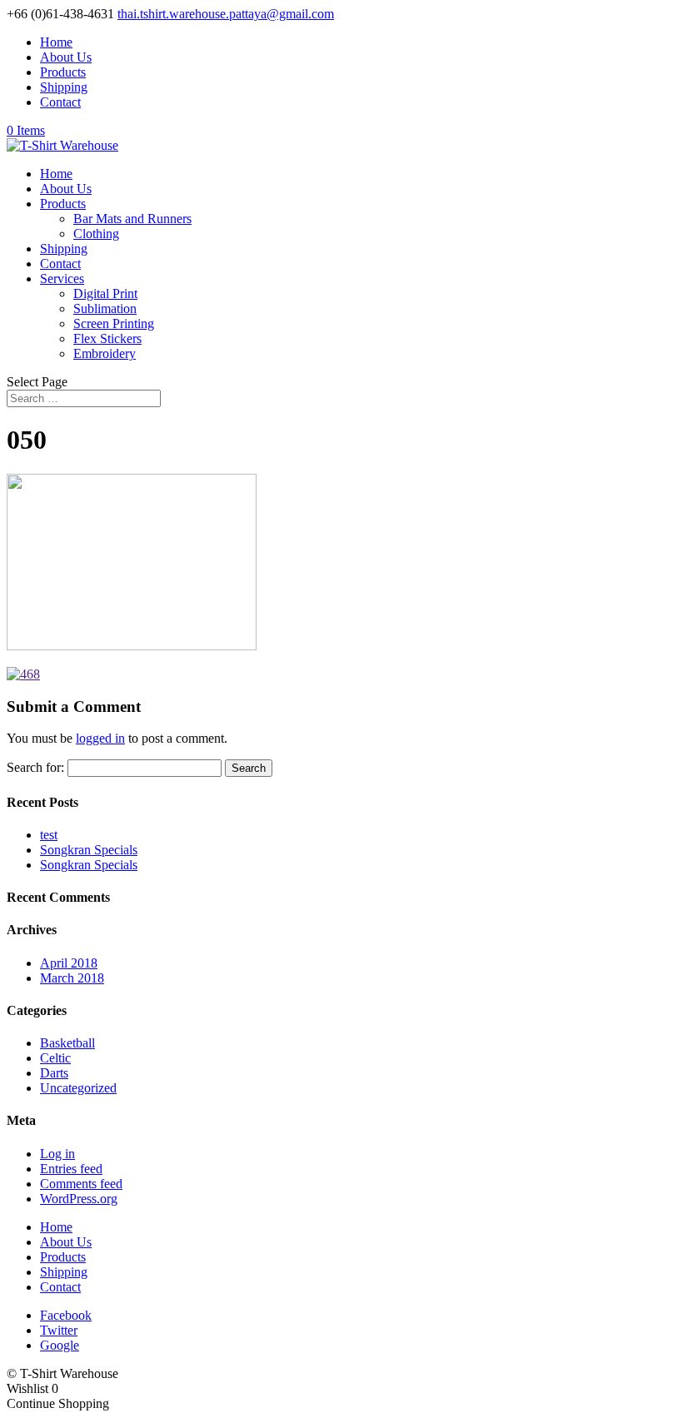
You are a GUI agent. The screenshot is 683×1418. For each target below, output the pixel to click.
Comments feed (81, 1184)
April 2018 (68, 963)
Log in (57, 1154)
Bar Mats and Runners (132, 218)
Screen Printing (113, 323)
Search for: (35, 767)
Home (56, 42)
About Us (66, 57)
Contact (60, 102)
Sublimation (105, 308)
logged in (100, 738)
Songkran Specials (88, 850)
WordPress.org (78, 1199)
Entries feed (71, 1169)
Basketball (67, 1043)
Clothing (96, 233)
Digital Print (105, 293)
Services (62, 278)
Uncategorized (78, 1088)
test (48, 835)
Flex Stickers (107, 338)
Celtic (55, 1058)
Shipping (63, 87)
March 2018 (72, 978)
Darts (54, 1073)
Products (63, 72)
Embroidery (104, 353)
